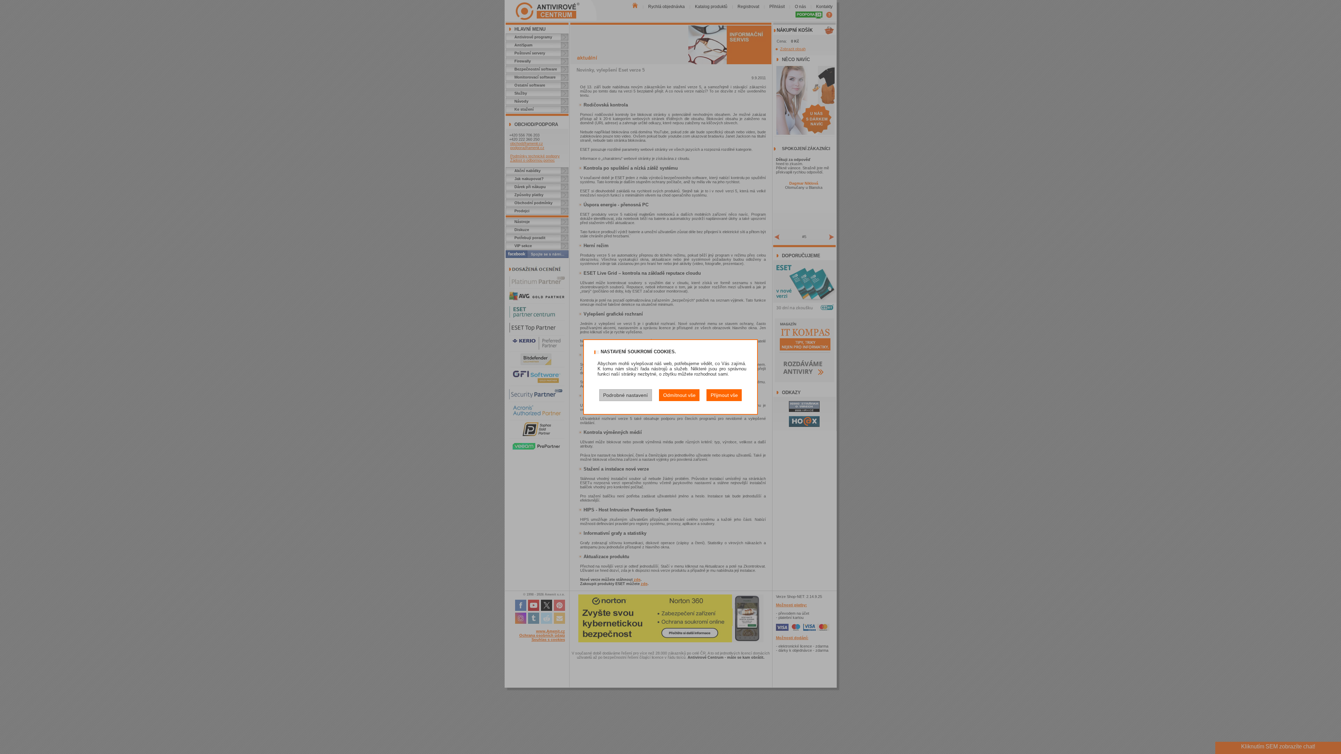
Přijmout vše (724, 395)
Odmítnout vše (679, 395)
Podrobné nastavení (625, 395)
